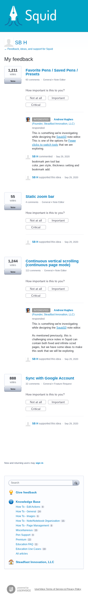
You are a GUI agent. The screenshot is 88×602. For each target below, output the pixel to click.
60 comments (33, 79)
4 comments (32, 202)
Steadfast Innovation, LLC (35, 562)
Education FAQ (24, 544)
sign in (39, 463)
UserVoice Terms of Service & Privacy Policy (58, 589)
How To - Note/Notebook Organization (38, 520)
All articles (22, 553)
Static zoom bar (40, 196)
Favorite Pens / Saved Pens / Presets (52, 72)
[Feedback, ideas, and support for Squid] (34, 16)
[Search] (76, 482)
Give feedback (26, 492)
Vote (12, 81)
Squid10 (61, 136)
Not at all (38, 98)
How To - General (26, 511)
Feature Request (63, 383)
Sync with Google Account (50, 378)
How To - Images (25, 516)
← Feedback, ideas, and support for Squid (28, 48)
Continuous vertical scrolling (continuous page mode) (52, 263)
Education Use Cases (28, 548)
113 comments (33, 270)
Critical (38, 105)
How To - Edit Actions (28, 506)
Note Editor (60, 79)
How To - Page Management (32, 525)
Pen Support (23, 534)
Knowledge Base (28, 501)
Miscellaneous (24, 530)
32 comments (33, 383)
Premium (21, 539)
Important (60, 98)
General (47, 79)
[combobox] (42, 482)
